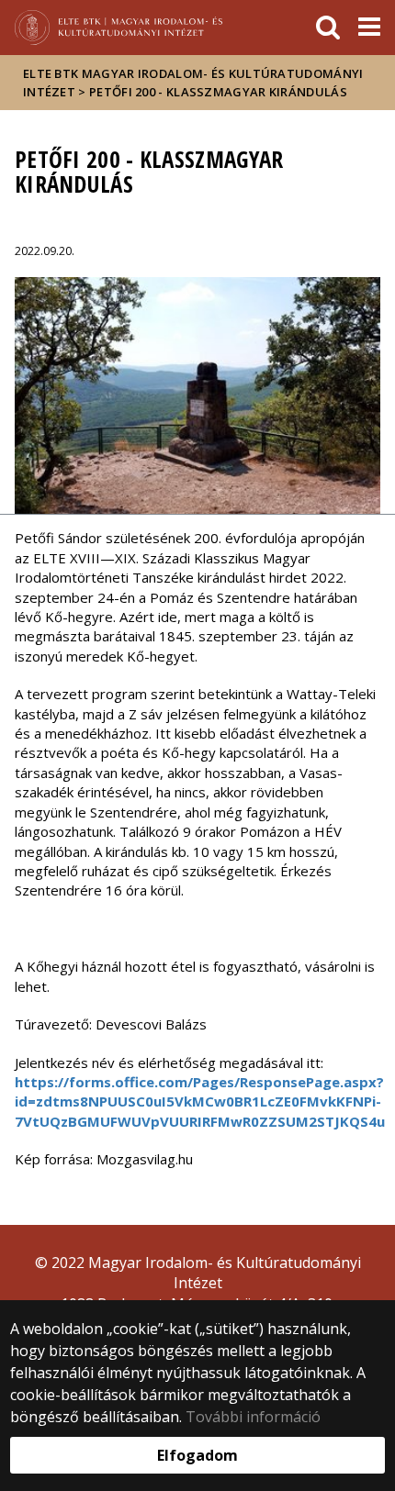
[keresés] (328, 27)
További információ (253, 1417)
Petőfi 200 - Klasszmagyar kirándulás (218, 91)
